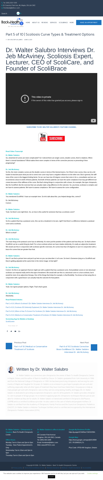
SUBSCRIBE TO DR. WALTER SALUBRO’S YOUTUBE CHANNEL (51, 127)
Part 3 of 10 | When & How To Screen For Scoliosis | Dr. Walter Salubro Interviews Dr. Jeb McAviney (41, 311)
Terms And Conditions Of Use (34, 468)
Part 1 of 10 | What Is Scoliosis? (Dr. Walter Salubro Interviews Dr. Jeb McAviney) (34, 303)
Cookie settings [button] (92, 473)
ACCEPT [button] (51, 476)
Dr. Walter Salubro (15, 39)
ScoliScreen (10, 321)
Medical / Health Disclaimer (71, 468)
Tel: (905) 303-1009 (10, 3)
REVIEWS (45, 22)
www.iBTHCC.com (48, 445)
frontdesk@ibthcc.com (11, 8)
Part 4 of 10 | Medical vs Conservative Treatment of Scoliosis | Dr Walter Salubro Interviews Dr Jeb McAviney (44, 315)
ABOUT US (36, 22)
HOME (28, 22)
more (72, 22)
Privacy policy (17, 468)
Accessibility (87, 468)
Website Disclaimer (53, 468)
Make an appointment (88, 22)
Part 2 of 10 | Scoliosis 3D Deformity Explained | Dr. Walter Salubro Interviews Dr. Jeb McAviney (40, 307)
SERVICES (53, 22)
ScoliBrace (63, 22)
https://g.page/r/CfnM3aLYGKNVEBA (82, 432)
